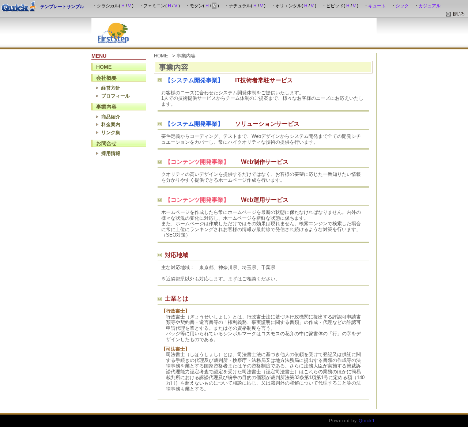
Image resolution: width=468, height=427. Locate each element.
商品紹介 (110, 117)
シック (402, 5)
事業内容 (106, 107)
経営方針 (110, 88)
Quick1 (367, 420)
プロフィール (115, 96)
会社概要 (106, 78)
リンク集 (110, 132)
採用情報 (110, 153)
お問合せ (106, 143)
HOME (104, 67)
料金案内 (110, 124)
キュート (377, 5)
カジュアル (430, 5)
